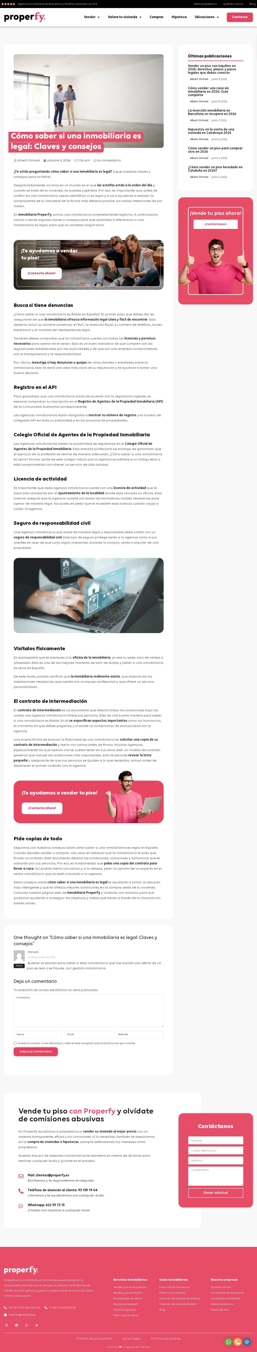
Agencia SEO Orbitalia (138, 1347)
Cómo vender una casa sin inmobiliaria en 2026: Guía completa (208, 92)
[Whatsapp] (26, 1325)
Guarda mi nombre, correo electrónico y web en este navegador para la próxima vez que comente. (77, 1043)
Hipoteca (179, 17)
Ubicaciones (205, 17)
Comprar (157, 17)
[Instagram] (6, 1325)
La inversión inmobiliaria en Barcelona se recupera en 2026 (212, 112)
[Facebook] (16, 1325)
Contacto (240, 17)
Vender (90, 17)
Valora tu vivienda (122, 17)
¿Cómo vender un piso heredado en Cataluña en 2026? (215, 169)
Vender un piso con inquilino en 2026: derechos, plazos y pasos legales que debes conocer (212, 69)
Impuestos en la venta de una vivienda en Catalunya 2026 (211, 131)
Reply (19, 966)
